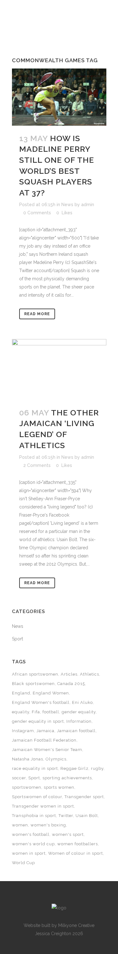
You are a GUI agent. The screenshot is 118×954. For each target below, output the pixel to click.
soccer (19, 778)
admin (87, 204)
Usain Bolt (87, 815)
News (67, 204)
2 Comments (37, 465)
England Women (51, 693)
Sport (17, 638)
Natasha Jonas (27, 759)
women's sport (68, 834)
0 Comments (37, 212)
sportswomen (26, 787)
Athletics (89, 674)
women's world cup (33, 844)
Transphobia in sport (34, 815)
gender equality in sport (38, 721)
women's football (30, 834)
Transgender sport (84, 796)
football (50, 712)
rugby (97, 768)
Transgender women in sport (43, 806)
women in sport (29, 853)
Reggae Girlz (74, 768)
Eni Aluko (82, 702)
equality (20, 712)
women (20, 825)
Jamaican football (76, 730)
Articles (69, 674)
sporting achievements (67, 778)
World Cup (23, 862)
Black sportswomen (33, 683)
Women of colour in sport (75, 853)
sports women (59, 787)
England (21, 693)
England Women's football (41, 702)
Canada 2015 (71, 683)
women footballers (77, 844)
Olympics (56, 759)
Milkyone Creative (76, 925)
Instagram (23, 730)
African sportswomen (35, 674)
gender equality (79, 712)
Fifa (36, 712)
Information (79, 721)
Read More (37, 314)
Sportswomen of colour (37, 796)
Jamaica (45, 730)
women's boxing (48, 825)
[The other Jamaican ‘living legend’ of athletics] (59, 369)
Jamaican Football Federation (44, 740)
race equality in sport (35, 768)
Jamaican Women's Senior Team (47, 749)
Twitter (66, 815)
